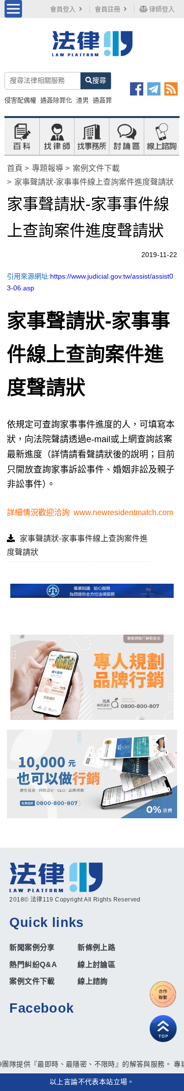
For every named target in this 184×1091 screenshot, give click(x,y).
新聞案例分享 (31, 947)
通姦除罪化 (56, 100)
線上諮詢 (93, 981)
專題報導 (47, 168)
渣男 (82, 100)
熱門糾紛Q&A (33, 964)
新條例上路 (96, 947)
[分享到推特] (153, 89)
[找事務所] (91, 136)
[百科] (21, 136)
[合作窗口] (163, 994)
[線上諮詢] (161, 136)
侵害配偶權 (20, 100)
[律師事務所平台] (91, 677)
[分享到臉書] (136, 89)
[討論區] (126, 136)
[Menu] (13, 9)
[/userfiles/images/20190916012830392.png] (91, 48)
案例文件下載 (96, 168)
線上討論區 (96, 964)
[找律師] (57, 136)
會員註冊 (107, 9)
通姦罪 (102, 100)
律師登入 (161, 9)
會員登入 (63, 9)
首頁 (15, 168)
